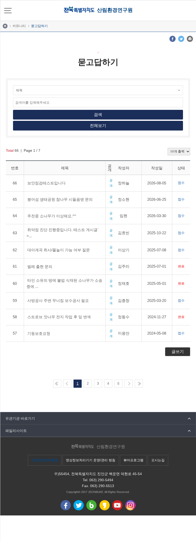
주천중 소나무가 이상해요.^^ (51, 216)
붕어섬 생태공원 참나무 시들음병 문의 (60, 199)
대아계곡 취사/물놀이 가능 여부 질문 (58, 250)
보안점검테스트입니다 (46, 183)
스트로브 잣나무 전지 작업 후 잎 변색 (59, 317)
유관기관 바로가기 (20, 418)
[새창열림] (65, 505)
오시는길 (158, 460)
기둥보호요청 (38, 333)
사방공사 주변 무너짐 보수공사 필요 (58, 300)
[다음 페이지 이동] (129, 384)
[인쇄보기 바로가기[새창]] (190, 39)
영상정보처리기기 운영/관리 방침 (90, 460)
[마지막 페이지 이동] (139, 384)
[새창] (172, 39)
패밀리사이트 (16, 431)
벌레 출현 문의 (39, 266)
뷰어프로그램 (133, 460)
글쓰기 (178, 351)
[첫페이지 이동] (57, 384)
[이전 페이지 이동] (67, 384)
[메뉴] (8, 10)
